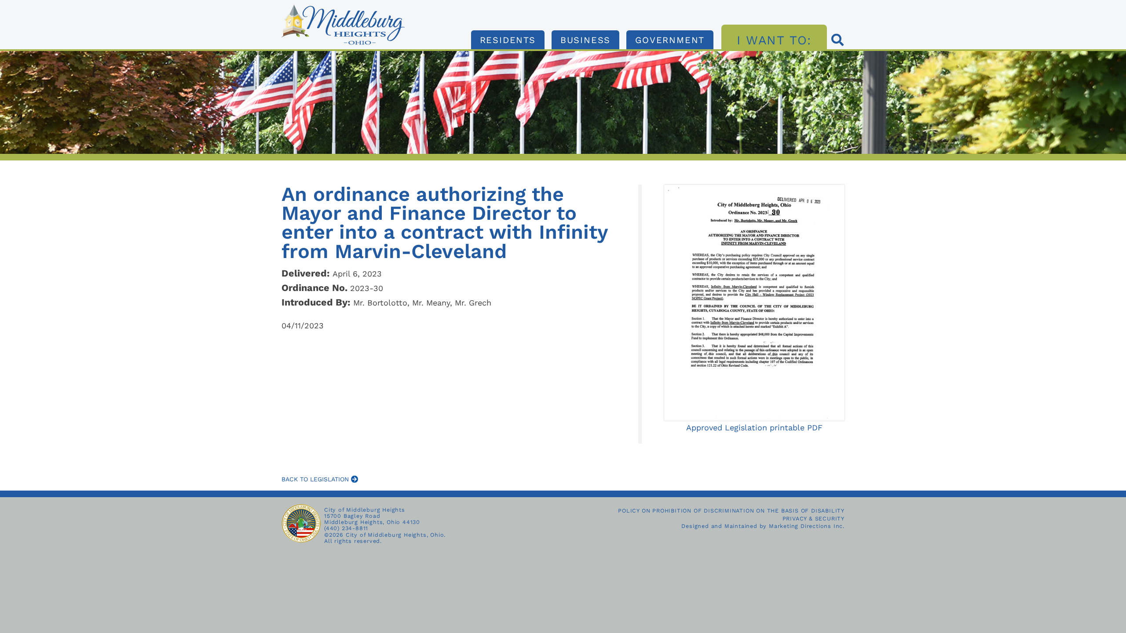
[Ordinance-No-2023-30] (343, 6)
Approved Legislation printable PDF (754, 427)
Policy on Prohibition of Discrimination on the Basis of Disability (731, 510)
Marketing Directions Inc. (806, 526)
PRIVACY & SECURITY (813, 518)
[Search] (837, 41)
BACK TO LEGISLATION (316, 479)
